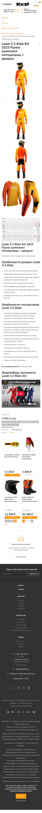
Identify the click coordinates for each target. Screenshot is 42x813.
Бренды (21, 589)
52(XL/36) (34, 422)
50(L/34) (27, 422)
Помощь (21, 637)
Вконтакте (13, 688)
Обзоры (21, 646)
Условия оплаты (21, 622)
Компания (21, 596)
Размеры (21, 644)
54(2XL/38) (6, 425)
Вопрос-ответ (21, 641)
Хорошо (21, 796)
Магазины (21, 619)
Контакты (21, 605)
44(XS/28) (5, 422)
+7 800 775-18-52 (21, 659)
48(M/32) (20, 422)
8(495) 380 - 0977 (11, 10)
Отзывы (21, 603)
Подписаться (33, 574)
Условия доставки (21, 625)
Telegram (18, 688)
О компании (21, 600)
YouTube (23, 688)
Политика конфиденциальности (21, 630)
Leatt (12, 432)
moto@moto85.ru (22, 669)
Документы (21, 608)
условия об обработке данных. (21, 791)
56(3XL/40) (15, 425)
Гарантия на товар (21, 627)
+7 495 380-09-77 (21, 654)
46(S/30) (13, 422)
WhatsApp (29, 688)
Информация (21, 615)
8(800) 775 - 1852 (11, 11)
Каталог (21, 585)
